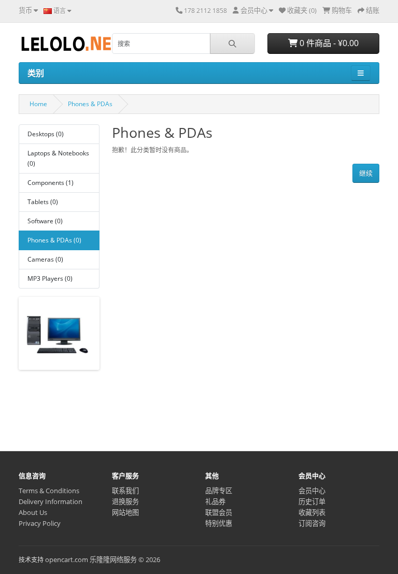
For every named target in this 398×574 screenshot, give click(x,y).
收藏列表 (311, 512)
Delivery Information (50, 501)
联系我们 (125, 490)
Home (38, 103)
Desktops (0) (45, 134)
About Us (33, 512)
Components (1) (50, 182)
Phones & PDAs (90, 103)
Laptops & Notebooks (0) (58, 158)
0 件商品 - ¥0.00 (328, 43)
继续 (366, 173)
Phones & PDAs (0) (54, 240)
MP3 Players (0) (50, 278)
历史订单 (311, 501)
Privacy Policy (40, 523)
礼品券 (215, 501)
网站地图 (125, 512)
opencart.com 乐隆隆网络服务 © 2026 (102, 559)
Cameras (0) (45, 259)
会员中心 (311, 490)
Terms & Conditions (49, 490)
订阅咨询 (311, 523)
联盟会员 (218, 512)
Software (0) (45, 221)
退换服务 (125, 501)
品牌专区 (218, 490)
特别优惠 (218, 523)
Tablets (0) (42, 201)
